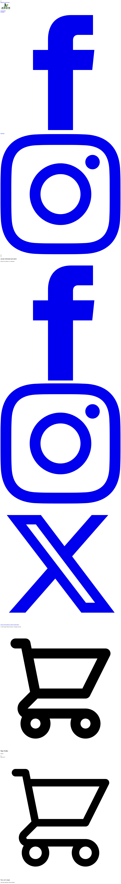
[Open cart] (1, 255)
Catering (2, 10)
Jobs (5, 10)
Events (8, 2)
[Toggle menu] (1, 1)
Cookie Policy (16, 624)
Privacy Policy (10, 624)
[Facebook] (60, 382)
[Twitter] (60, 623)
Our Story (5, 2)
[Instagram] (60, 503)
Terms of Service (4, 624)
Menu (2, 2)
